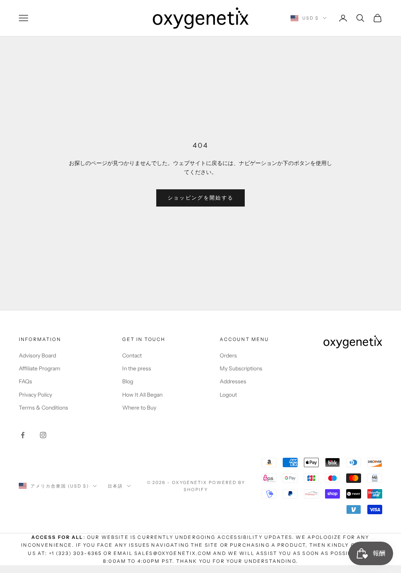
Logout (228, 394)
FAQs (25, 381)
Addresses (233, 381)
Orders (228, 355)
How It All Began (142, 394)
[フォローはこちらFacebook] (23, 435)
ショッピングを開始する (201, 197)
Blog (127, 381)
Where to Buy (139, 407)
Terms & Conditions (43, 407)
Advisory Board (37, 355)
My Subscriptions (241, 368)
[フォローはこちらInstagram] (43, 435)
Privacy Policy (35, 394)
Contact (132, 355)
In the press (136, 368)
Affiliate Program (39, 368)
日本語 (115, 486)
